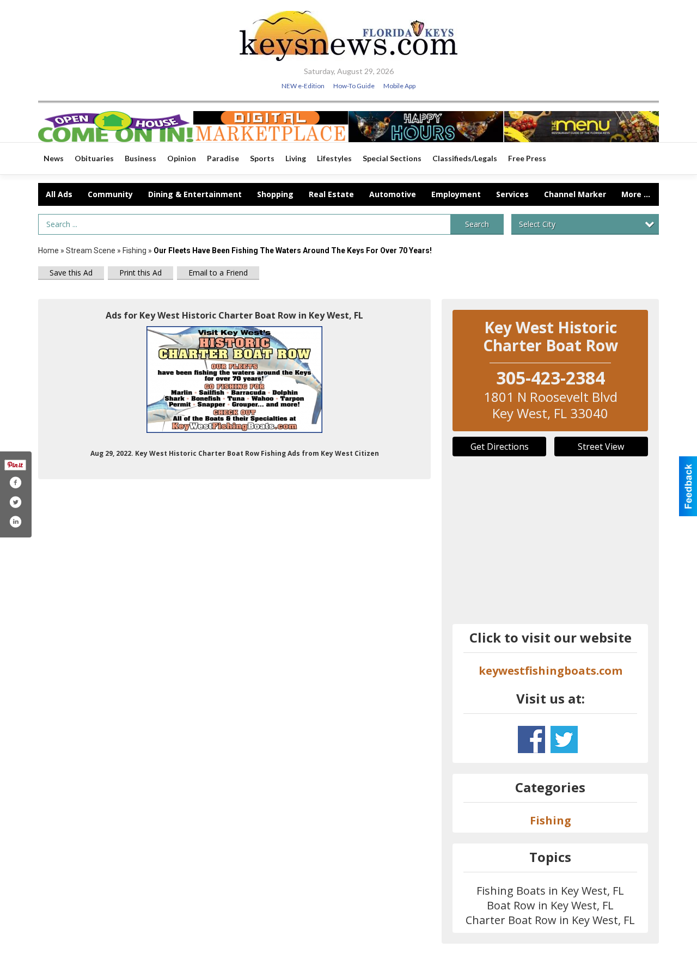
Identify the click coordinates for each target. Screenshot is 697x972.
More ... (635, 194)
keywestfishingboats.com (550, 670)
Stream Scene (90, 250)
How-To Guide (354, 86)
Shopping (275, 194)
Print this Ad (140, 272)
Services (512, 194)
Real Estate (331, 194)
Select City (537, 224)
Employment (456, 194)
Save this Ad (71, 272)
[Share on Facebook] (15, 482)
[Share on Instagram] (15, 521)
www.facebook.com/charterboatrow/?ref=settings (531, 739)
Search (477, 224)
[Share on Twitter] (15, 502)
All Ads (59, 194)
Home (48, 250)
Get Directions (499, 447)
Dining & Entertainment (195, 194)
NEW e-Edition (303, 86)
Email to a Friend (218, 272)
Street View (601, 447)
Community (110, 194)
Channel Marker (575, 194)
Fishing (134, 250)
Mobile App (399, 86)
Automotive (392, 194)
